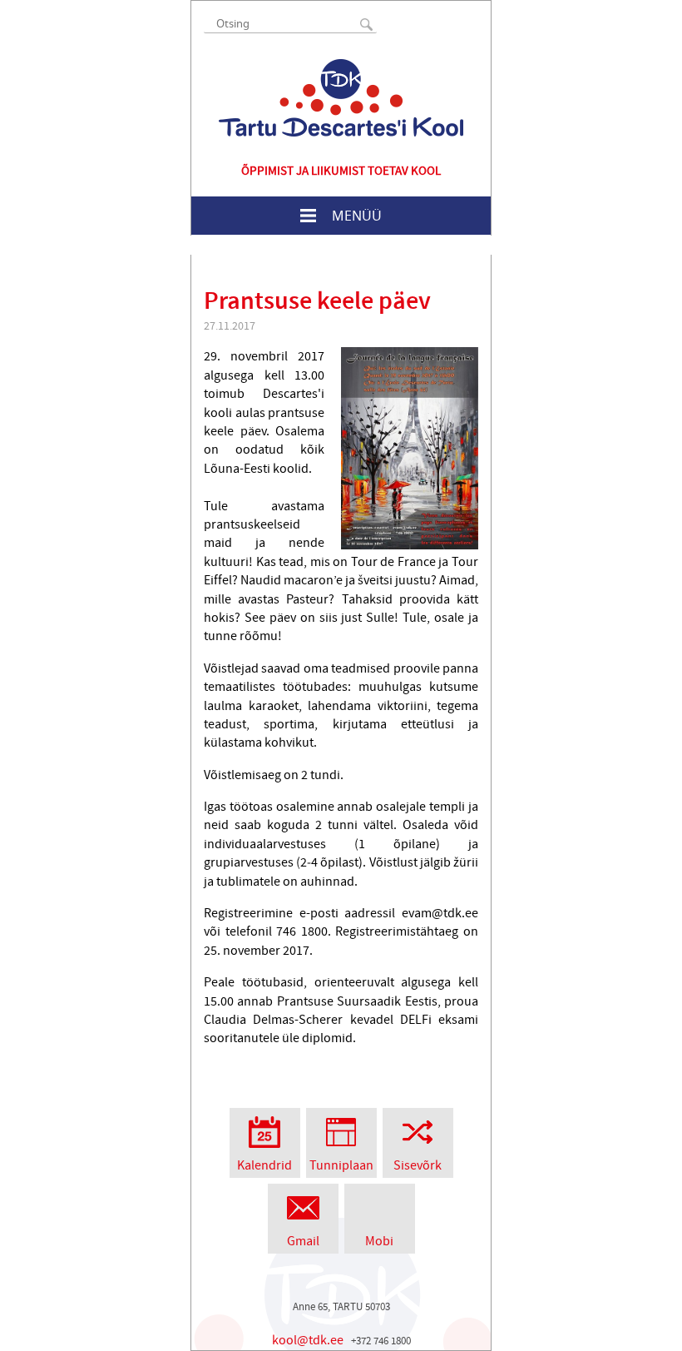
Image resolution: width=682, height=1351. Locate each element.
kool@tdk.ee (307, 1340)
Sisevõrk (417, 1165)
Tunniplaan (341, 1165)
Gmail (303, 1241)
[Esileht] (341, 97)
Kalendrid (264, 1165)
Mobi (379, 1241)
